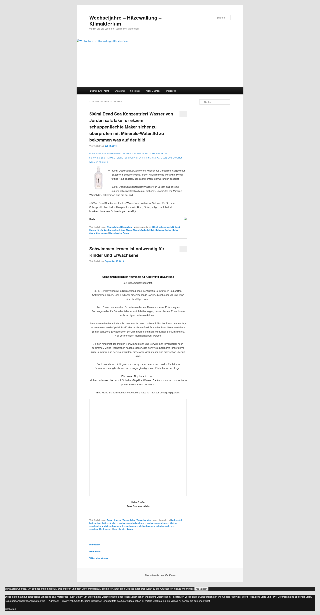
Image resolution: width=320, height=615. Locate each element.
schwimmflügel (96, 529)
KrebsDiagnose (153, 90)
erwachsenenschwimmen (157, 523)
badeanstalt (176, 520)
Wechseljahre (129, 520)
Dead (177, 226)
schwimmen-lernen (165, 526)
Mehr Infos (188, 588)
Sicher (175, 229)
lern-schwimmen (130, 526)
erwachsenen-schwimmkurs (130, 523)
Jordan (103, 229)
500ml (155, 226)
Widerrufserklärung (98, 557)
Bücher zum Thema (99, 90)
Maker (129, 229)
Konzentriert (114, 229)
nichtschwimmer (147, 526)
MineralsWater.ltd (141, 229)
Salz (152, 229)
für (98, 229)
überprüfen (94, 232)
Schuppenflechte (164, 229)
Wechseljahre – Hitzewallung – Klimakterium (125, 20)
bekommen (164, 226)
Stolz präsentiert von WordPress (160, 574)
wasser (104, 232)
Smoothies (135, 90)
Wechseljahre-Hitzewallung (119, 226)
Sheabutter (119, 90)
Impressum (171, 90)
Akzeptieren (201, 589)
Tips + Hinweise (114, 520)
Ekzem (92, 229)
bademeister (95, 523)
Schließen (10, 608)
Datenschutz (95, 551)
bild (172, 226)
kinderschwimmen (112, 526)
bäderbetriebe (109, 523)
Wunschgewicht (144, 520)
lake (123, 229)
